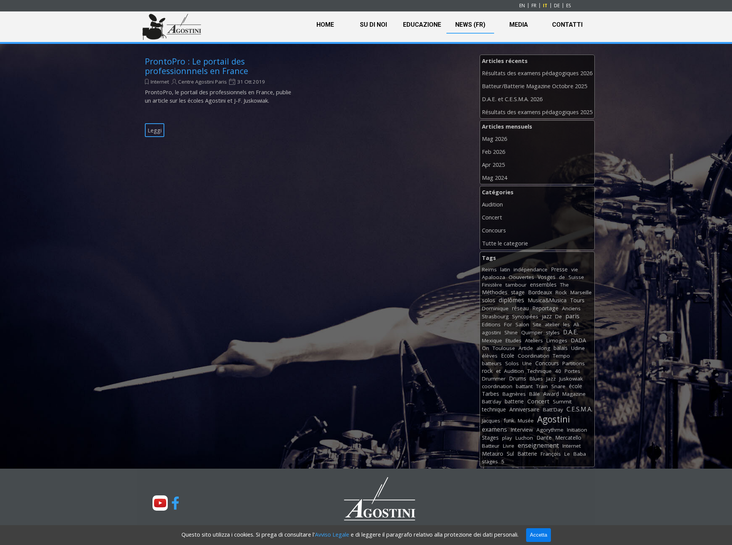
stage (518, 292)
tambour (516, 284)
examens (494, 429)
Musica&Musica (547, 300)
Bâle (534, 393)
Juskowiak (571, 378)
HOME (325, 24)
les (566, 324)
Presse (559, 269)
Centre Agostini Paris (202, 81)
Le (567, 453)
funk (509, 420)
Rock (561, 292)
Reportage (545, 308)
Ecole (507, 355)
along (543, 348)
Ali (576, 324)
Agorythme (549, 429)
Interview (521, 429)
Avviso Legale (332, 534)
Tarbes (490, 393)
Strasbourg (495, 316)
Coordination (533, 355)
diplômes (511, 300)
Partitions (573, 363)
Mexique (492, 340)
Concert (492, 217)
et (498, 371)
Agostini (553, 419)
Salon (522, 324)
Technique (539, 371)
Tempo (561, 355)
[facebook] (175, 503)
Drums (517, 378)
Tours (577, 300)
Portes (572, 371)
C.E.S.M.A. (579, 409)
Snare (558, 386)
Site (537, 324)
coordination (497, 386)
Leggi (155, 130)
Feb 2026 (493, 151)
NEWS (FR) (470, 24)
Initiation (577, 429)
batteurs (492, 363)
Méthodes (494, 292)
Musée (526, 420)
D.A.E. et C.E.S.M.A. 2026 (512, 99)
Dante (544, 437)
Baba (579, 453)
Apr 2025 (493, 164)
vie (574, 269)
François (551, 453)
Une (527, 363)
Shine (511, 332)
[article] (220, 97)
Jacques (491, 420)
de (562, 277)
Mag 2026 (494, 138)
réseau (520, 308)
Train (542, 386)
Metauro (492, 453)
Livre (508, 445)
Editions (491, 324)
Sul (510, 453)
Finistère (492, 284)
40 (558, 371)
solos (488, 300)
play (507, 437)
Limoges (556, 340)
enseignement (538, 445)
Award (551, 393)
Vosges (546, 277)
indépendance (530, 269)
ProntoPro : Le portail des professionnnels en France (196, 66)
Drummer (494, 378)
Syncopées (525, 316)
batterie (514, 401)
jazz (547, 316)
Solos (512, 363)
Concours (494, 230)
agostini (491, 332)
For (508, 324)
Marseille (581, 292)
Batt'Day (553, 409)
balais (561, 348)
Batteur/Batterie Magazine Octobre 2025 (534, 86)
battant (524, 386)
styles (553, 332)
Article (525, 348)
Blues (536, 378)
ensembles (543, 284)
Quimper (532, 332)
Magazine (574, 393)
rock (487, 370)
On (485, 348)
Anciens (571, 308)
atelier (552, 324)
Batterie (527, 453)
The (564, 284)
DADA (578, 340)
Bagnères (514, 393)
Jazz (551, 378)
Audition (492, 204)
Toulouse (504, 348)
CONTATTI (567, 24)
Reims (489, 269)
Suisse (576, 277)
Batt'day (491, 401)
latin (505, 269)
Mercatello (568, 437)
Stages (490, 437)
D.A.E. (570, 332)
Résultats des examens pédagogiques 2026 (537, 73)
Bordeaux (540, 292)
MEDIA (518, 24)
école (575, 386)
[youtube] (160, 503)
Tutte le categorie (505, 243)
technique (494, 409)
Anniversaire (524, 409)
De (558, 316)
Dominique (495, 308)
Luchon (524, 437)
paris (572, 316)
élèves (490, 355)
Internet (160, 81)
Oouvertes (521, 277)
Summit (562, 401)
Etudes (514, 340)
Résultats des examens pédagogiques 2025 (537, 112)
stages (490, 461)
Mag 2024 (494, 177)
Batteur (490, 445)
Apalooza (493, 277)
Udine (578, 348)
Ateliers (534, 340)
